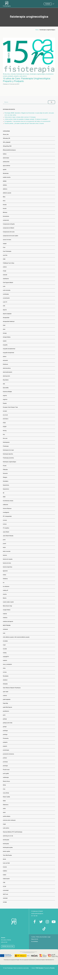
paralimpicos (6, 711)
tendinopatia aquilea (8, 847)
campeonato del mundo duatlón (10, 235)
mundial (5, 648)
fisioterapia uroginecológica (37, 74)
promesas (5, 761)
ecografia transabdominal (9, 348)
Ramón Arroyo (6, 781)
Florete (4, 465)
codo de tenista (6, 290)
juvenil (4, 543)
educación (5, 360)
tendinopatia (6, 843)
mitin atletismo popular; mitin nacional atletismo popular (16, 637)
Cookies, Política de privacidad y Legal (40, 936)
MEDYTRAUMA (6, 625)
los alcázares (6, 586)
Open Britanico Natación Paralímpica (12, 687)
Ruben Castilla (6, 796)
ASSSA (4, 181)
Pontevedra (5, 738)
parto (4, 715)
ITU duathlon (6, 528)
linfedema (5, 578)
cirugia (4, 270)
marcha (5, 594)
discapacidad (6, 317)
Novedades (5, 676)
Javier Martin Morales (8, 535)
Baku (4, 196)
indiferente (5, 504)
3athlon (4, 153)
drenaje (5, 333)
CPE (4, 305)
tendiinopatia (6, 839)
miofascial (5, 629)
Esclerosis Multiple (7, 391)
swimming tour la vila (8, 835)
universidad (5, 890)
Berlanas (5, 212)
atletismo (5, 189)
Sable (4, 800)
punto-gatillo (6, 773)
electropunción (6, 376)
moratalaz (5, 641)
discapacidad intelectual (8, 321)
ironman (5, 520)
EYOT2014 (5, 418)
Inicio (36, 29)
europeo (5, 411)
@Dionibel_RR (6, 138)
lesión (4, 547)
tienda (4, 859)
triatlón (4, 874)
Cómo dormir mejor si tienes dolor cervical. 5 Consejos (20, 117)
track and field (6, 863)
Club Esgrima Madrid (8, 282)
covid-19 (5, 302)
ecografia (5, 344)
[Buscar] (51, 102)
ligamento (5, 570)
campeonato (6, 220)
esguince (5, 399)
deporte (5, 309)
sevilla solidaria (6, 816)
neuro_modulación (7, 664)
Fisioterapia (6, 446)
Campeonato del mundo (8, 231)
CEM (4, 259)
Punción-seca (6, 769)
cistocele (13, 74)
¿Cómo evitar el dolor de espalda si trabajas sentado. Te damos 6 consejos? (26, 119)
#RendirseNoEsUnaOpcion (9, 150)
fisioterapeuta (6, 442)
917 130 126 (34, 915)
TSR (4, 882)
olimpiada (5, 683)
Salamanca (5, 804)
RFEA (4, 785)
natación (5, 660)
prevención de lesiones (8, 754)
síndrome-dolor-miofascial (9, 820)
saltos (4, 808)
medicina (5, 617)
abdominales (6, 157)
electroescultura (7, 368)
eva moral (5, 415)
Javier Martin (6, 531)
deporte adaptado (7, 313)
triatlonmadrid (6, 878)
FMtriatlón (5, 469)
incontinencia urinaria (8, 500)
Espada (5, 403)
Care (4, 247)
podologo (5, 734)
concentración (6, 298)
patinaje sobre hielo (7, 722)
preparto (16, 76)
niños (4, 668)
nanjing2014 (6, 656)
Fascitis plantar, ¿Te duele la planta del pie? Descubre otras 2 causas (24, 123)
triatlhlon (5, 870)
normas (5, 672)
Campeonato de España (9, 224)
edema (4, 356)
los (3, 582)
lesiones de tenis (7, 563)
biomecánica (6, 216)
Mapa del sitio (34, 939)
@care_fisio (6, 74)
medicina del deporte (8, 621)
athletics (5, 185)
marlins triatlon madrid (8, 602)
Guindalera (5, 481)
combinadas (6, 294)
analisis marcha (6, 177)
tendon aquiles (6, 851)
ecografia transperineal (8, 352)
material (5, 613)
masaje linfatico (6, 609)
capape (4, 243)
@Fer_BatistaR (6, 142)
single (4, 824)
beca (4, 200)
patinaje (5, 718)
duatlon (4, 341)
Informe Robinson (7, 508)
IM (3, 493)
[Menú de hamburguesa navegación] (53, 3)
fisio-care (5, 438)
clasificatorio (6, 278)
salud (4, 812)
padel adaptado (6, 699)
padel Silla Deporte (7, 707)
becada (4, 204)
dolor (4, 329)
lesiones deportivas (7, 567)
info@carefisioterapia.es (37, 913)
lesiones (5, 555)
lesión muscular (6, 551)
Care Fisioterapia (7, 251)
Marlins (4, 598)
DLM (4, 325)
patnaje (4, 726)
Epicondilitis (6, 387)
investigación (6, 512)
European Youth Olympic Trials (10, 407)
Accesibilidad (34, 941)
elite (4, 383)
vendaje (5, 902)
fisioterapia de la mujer (22, 74)
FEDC (4, 422)
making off (5, 590)
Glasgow (5, 477)
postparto (10, 76)
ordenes (5, 695)
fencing (4, 430)
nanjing (4, 652)
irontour (5, 524)
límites (4, 574)
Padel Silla (5, 703)
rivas (4, 789)
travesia (5, 867)
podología (5, 730)
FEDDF (4, 426)
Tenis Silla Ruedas (7, 855)
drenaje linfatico (6, 337)
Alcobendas (6, 173)
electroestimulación (7, 372)
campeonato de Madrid (8, 228)
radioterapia (6, 777)
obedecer (5, 680)
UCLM (4, 886)
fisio (4, 434)
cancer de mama (7, 239)
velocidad (5, 898)
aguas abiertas (6, 165)
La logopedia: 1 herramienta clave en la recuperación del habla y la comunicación (27, 121)
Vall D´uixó (5, 894)
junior (4, 539)
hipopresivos (6, 489)
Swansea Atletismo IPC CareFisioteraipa (12, 831)
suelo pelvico (23, 76)
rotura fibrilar (6, 793)
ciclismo (5, 267)
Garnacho (5, 473)
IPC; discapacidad (7, 516)
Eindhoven (5, 364)
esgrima (5, 395)
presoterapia (6, 750)
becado (4, 208)
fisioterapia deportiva (8, 454)
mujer (4, 644)
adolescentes (6, 161)
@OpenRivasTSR (7, 146)
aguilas (4, 169)
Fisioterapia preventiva (8, 457)
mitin (4, 633)
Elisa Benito (6, 380)
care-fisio (5, 255)
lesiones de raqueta (7, 559)
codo (4, 286)
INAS (4, 496)
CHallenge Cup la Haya (8, 263)
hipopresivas (6, 485)
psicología (5, 765)
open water (5, 691)
